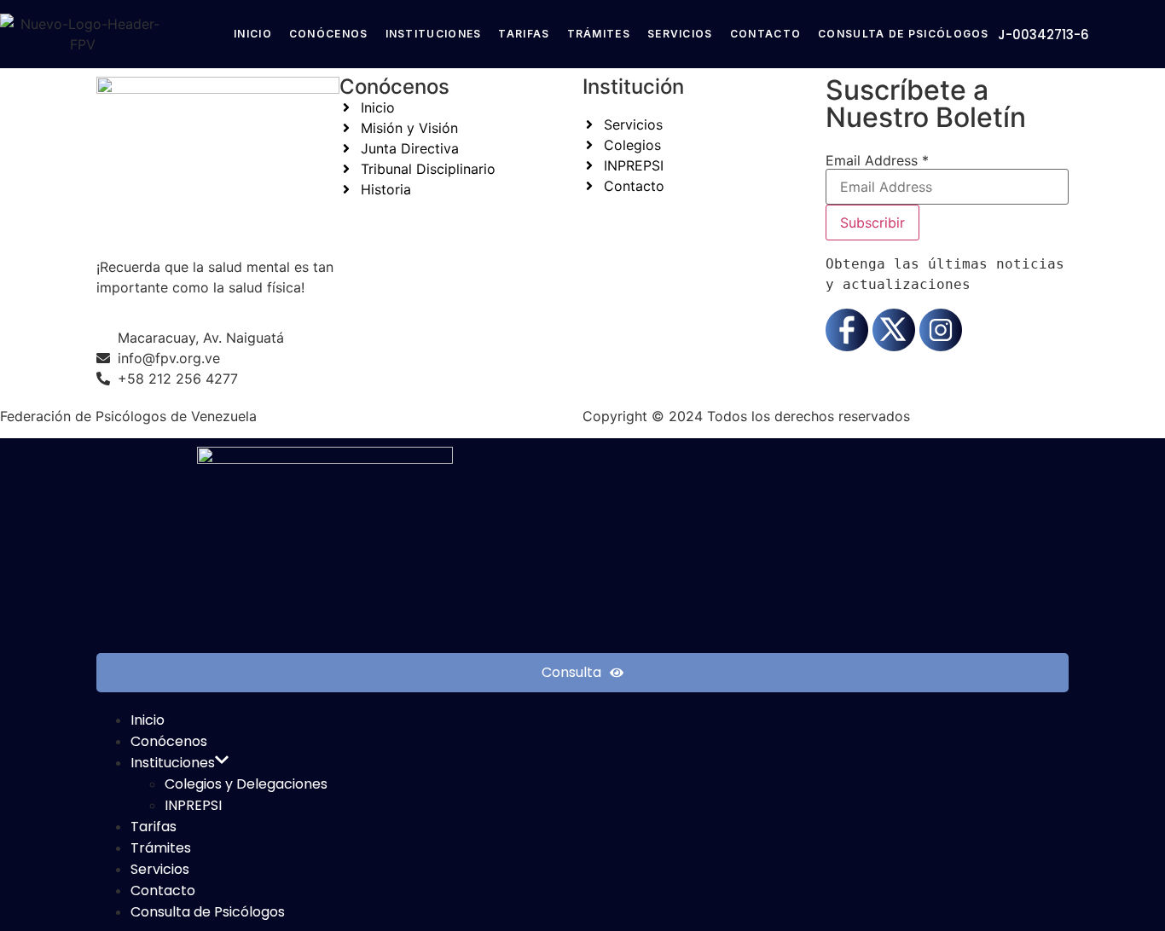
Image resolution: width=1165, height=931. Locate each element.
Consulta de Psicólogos (903, 33)
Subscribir (872, 222)
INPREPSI (193, 805)
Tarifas (523, 33)
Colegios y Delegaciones (246, 784)
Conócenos (328, 33)
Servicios (680, 33)
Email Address (877, 160)
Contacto (765, 33)
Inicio (253, 33)
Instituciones (433, 33)
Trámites (598, 33)
